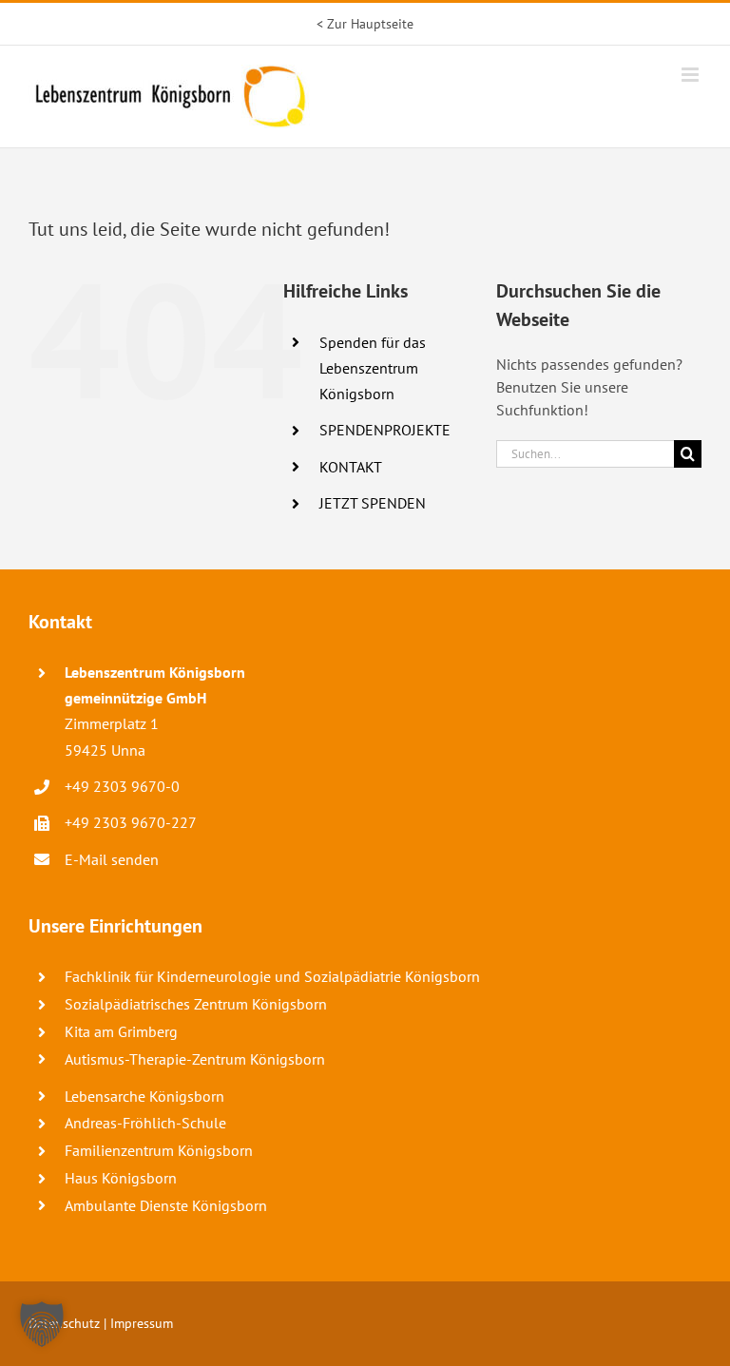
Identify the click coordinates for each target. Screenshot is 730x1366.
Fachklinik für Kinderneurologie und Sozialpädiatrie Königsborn (272, 976)
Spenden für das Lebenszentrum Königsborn (372, 368)
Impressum (141, 1323)
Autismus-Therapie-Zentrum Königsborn (195, 1058)
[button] (42, 1324)
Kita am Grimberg (121, 1031)
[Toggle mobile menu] (691, 75)
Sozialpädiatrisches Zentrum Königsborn (196, 1003)
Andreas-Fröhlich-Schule (145, 1122)
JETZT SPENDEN (372, 502)
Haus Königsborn (121, 1177)
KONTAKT (350, 466)
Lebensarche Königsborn (144, 1096)
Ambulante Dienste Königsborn (166, 1205)
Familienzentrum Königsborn (159, 1150)
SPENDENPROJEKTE (385, 429)
